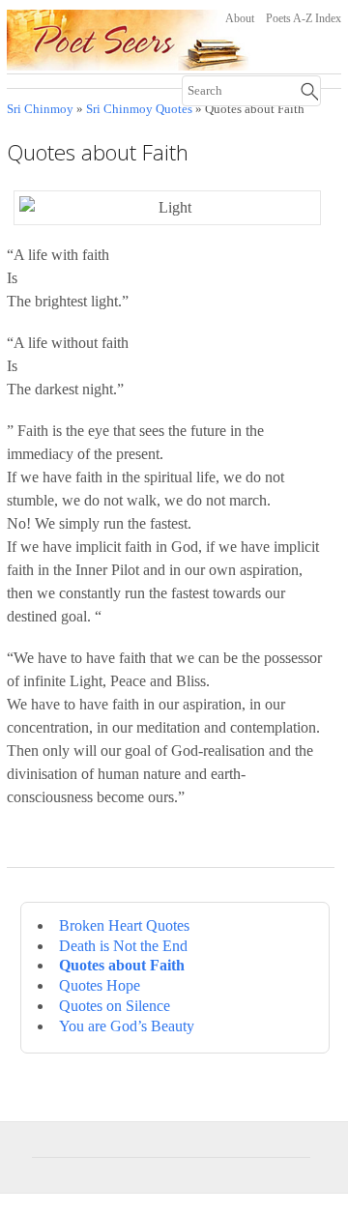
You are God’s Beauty (126, 1026)
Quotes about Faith (122, 965)
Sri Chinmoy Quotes (139, 109)
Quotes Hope (99, 985)
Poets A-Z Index (303, 18)
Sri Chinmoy (40, 109)
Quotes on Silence (114, 1005)
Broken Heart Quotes (124, 925)
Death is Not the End (123, 946)
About (239, 18)
